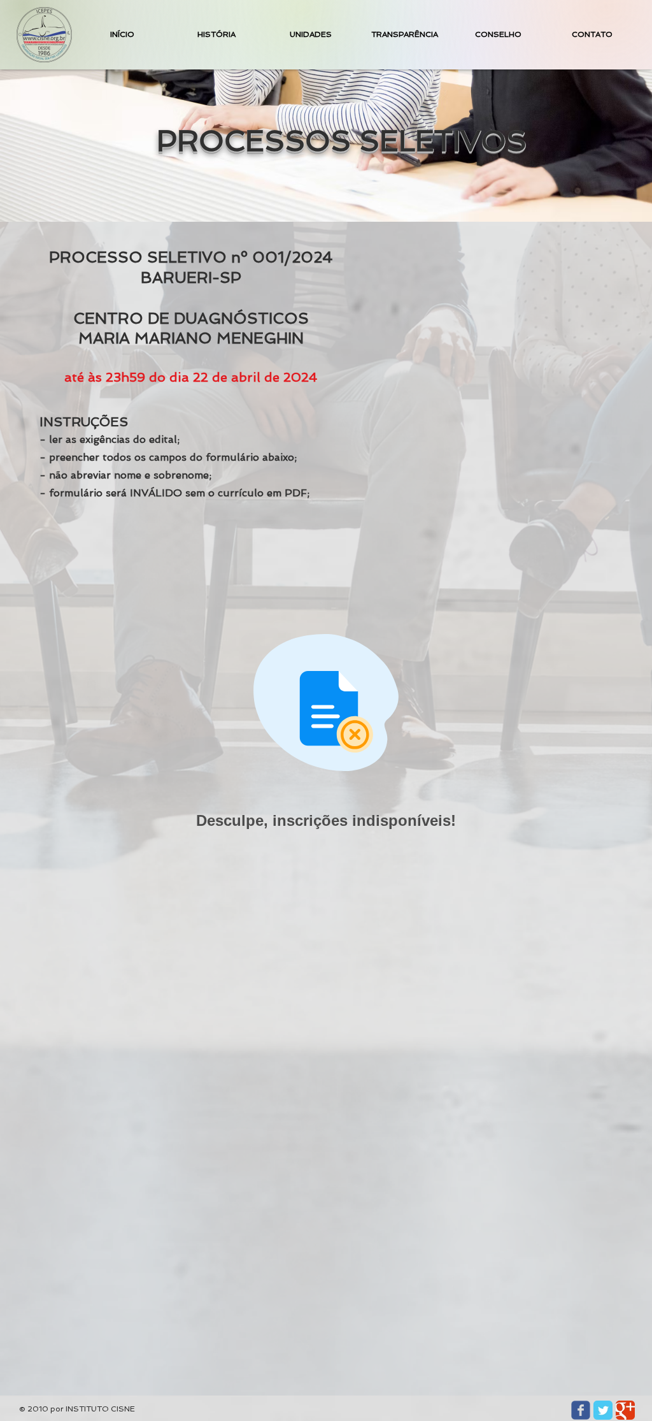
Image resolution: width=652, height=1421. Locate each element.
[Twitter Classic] (603, 1410)
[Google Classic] (625, 1410)
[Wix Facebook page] (580, 1410)
